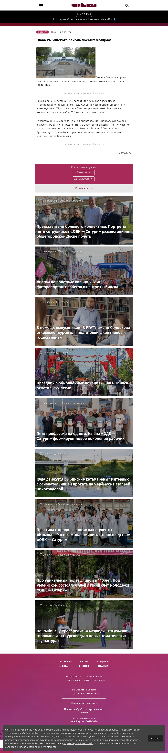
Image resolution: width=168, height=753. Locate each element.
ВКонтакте (91, 690)
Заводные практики (72, 200)
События (65, 352)
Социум (103, 661)
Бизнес (84, 666)
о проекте (73, 676)
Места (63, 666)
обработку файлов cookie (78, 743)
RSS (97, 693)
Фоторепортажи (72, 251)
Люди (84, 661)
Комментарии (84, 188)
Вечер (90, 693)
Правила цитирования (84, 703)
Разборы (65, 302)
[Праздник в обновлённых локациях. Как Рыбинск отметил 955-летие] (84, 394)
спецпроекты (94, 680)
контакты (99, 93)
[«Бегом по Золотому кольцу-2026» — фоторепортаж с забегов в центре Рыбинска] (84, 293)
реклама (73, 680)
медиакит (87, 93)
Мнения (62, 453)
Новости (65, 661)
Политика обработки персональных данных (84, 711)
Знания (103, 666)
